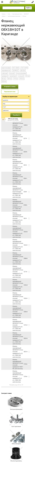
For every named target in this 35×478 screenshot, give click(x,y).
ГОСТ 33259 (24, 67)
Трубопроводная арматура (14, 16)
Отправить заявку (10, 86)
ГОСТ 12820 (15, 67)
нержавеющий (6, 70)
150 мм (22, 78)
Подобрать (16, 115)
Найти (28, 8)
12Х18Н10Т (15, 70)
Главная (3, 14)
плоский (11, 73)
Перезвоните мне (9, 91)
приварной (5, 76)
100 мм (10, 78)
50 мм (27, 76)
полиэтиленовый (21, 73)
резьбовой (13, 76)
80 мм (3, 78)
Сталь (9, 14)
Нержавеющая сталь (17, 14)
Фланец (24, 16)
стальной (21, 76)
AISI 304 (23, 70)
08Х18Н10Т (26, 14)
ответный (4, 73)
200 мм (4, 81)
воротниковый (6, 67)
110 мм (16, 78)
